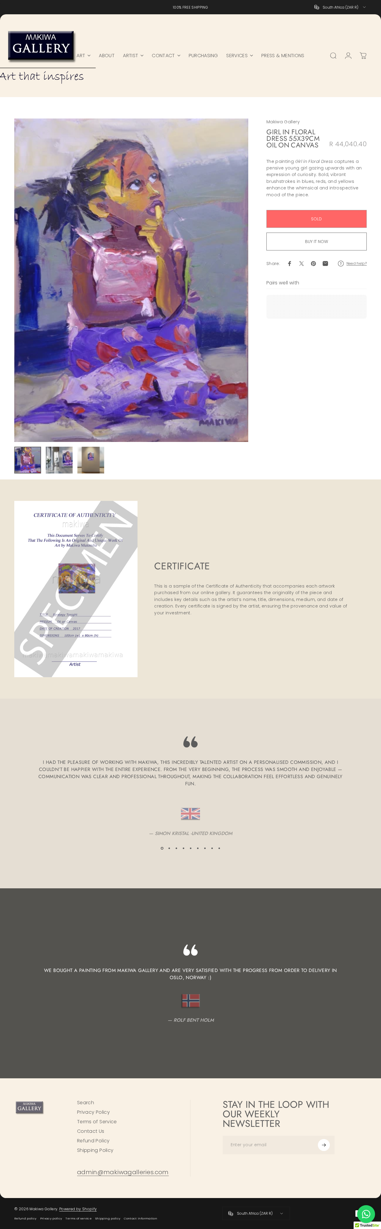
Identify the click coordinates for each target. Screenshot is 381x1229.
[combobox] (340, 7)
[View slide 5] (190, 848)
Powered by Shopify (78, 1208)
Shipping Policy (95, 1150)
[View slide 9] (219, 848)
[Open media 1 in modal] (131, 280)
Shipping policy (107, 1218)
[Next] (232, 280)
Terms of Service (97, 1122)
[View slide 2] (169, 848)
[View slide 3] (176, 848)
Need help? (356, 263)
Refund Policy (93, 1141)
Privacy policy (51, 1218)
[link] (123, 1172)
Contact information (140, 1218)
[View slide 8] (212, 848)
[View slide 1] (161, 848)
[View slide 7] (204, 848)
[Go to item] (27, 460)
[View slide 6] (197, 848)
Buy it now (316, 241)
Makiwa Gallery (283, 122)
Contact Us (90, 1131)
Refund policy (25, 1218)
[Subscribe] (324, 1145)
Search (85, 1103)
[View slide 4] (183, 848)
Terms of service (78, 1218)
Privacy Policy (93, 1112)
